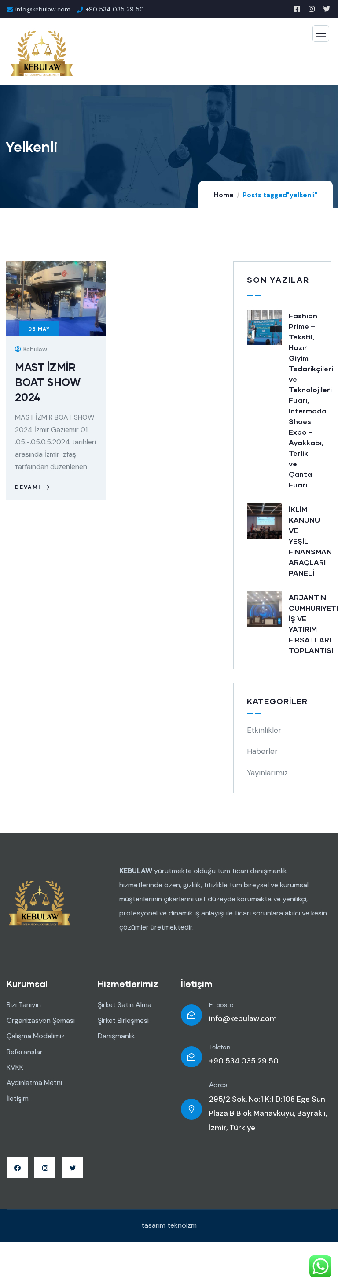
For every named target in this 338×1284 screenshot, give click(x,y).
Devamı (27, 487)
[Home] (40, 903)
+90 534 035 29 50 (244, 1061)
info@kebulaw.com (243, 1018)
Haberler (262, 751)
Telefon (220, 1047)
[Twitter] (72, 1167)
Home (224, 195)
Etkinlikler (264, 730)
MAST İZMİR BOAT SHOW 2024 (48, 382)
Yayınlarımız (267, 773)
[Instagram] (44, 1167)
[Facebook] (17, 1167)
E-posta (221, 1005)
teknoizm (182, 1225)
